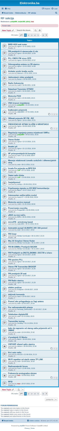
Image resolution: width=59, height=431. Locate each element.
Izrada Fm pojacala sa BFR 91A (22, 168)
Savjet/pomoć (14, 182)
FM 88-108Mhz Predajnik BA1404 (22, 247)
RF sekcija (7, 18)
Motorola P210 (14, 96)
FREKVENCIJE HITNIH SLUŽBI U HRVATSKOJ (28, 124)
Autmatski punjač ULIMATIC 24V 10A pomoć (27, 228)
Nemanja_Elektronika (24, 309)
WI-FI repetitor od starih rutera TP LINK (25, 359)
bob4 (19, 91)
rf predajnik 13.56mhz (17, 337)
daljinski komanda (16, 294)
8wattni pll (12, 147)
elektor (19, 346)
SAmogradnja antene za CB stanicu (24, 64)
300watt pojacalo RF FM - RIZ (21, 118)
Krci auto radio (14, 352)
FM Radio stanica (15, 281)
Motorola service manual (19, 202)
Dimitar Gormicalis (23, 236)
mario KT (20, 197)
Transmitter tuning (16, 321)
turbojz (19, 184)
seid (18, 164)
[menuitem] (7, 8)
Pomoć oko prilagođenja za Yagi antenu (26, 301)
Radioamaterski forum (18, 366)
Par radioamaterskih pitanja (20, 307)
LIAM (19, 204)
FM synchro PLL (15, 260)
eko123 (19, 354)
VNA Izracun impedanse (19, 103)
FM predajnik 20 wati (17, 274)
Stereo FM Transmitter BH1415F (22, 267)
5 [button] (38, 35)
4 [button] (34, 35)
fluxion (19, 79)
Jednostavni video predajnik (20, 77)
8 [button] (43, 35)
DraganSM (21, 210)
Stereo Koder (14, 140)
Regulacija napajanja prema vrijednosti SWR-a (28, 133)
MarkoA (20, 73)
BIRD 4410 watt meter (17, 44)
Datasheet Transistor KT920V (21, 89)
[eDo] (28, 21)
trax (32, 21)
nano (19, 98)
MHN (19, 217)
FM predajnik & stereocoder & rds (23, 51)
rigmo (19, 46)
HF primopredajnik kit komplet (21, 153)
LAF (18, 170)
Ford (18, 368)
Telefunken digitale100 (18, 314)
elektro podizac (15, 287)
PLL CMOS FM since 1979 (19, 58)
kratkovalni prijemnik (17, 110)
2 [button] (28, 35)
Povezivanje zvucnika (17, 208)
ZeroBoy (20, 323)
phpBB (22, 425)
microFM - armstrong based (20, 222)
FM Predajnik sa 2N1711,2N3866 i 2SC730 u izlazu (30, 253)
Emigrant (20, 289)
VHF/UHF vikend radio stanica (21, 344)
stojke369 (21, 21)
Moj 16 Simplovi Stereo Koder (21, 241)
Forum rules (6, 26)
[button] (21, 35)
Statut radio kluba (16, 175)
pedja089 (13, 21)
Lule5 (19, 85)
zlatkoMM (20, 112)
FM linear (12, 234)
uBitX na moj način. (17, 215)
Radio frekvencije (15, 83)
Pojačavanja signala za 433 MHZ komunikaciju (28, 188)
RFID (10, 382)
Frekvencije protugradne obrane (22, 373)
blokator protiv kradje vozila (20, 71)
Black (19, 190)
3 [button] (31, 35)
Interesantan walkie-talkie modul (22, 195)
